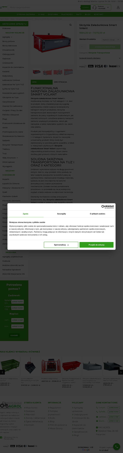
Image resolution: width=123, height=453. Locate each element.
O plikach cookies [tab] (97, 214)
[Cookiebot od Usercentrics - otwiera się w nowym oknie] (103, 207)
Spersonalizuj (60, 245)
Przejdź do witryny (96, 245)
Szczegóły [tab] (61, 214)
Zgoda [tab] (25, 214)
